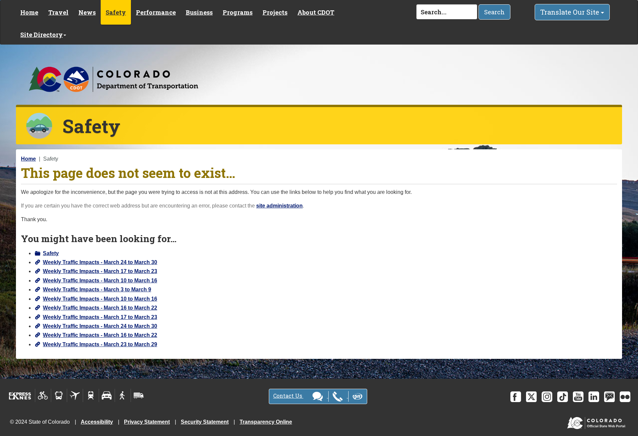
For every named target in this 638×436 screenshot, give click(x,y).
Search (494, 12)
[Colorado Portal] (597, 421)
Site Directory (41, 35)
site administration (279, 206)
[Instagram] (547, 397)
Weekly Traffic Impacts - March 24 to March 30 (100, 262)
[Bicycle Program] (43, 395)
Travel (58, 12)
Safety (116, 12)
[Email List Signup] (609, 397)
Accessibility (97, 422)
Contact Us (288, 395)
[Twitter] (531, 397)
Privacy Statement (147, 422)
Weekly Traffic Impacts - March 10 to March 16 (100, 280)
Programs (238, 12)
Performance (156, 12)
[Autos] (107, 395)
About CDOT (315, 12)
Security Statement (205, 422)
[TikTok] (563, 397)
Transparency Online (266, 422)
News (87, 12)
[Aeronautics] (75, 395)
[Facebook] (516, 397)
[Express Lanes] (20, 395)
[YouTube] (578, 397)
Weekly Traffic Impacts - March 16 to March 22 (100, 308)
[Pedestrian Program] (123, 395)
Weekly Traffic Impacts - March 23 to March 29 (100, 344)
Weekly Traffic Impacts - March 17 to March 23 (100, 271)
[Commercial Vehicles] (139, 395)
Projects (275, 12)
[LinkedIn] (594, 397)
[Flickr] (625, 397)
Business (199, 12)
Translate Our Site (570, 12)
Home (29, 12)
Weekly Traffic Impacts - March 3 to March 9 (97, 289)
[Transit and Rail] (59, 395)
